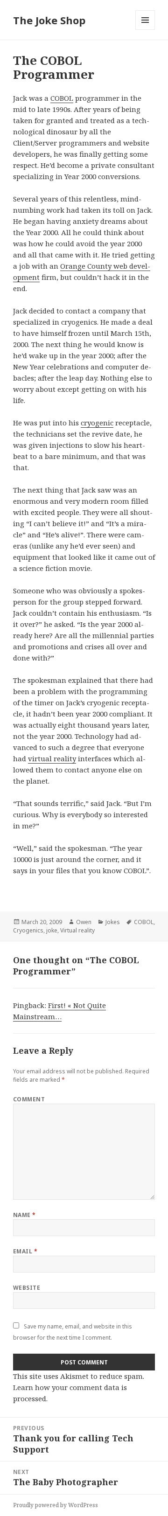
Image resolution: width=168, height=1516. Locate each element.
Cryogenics (28, 930)
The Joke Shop (49, 20)
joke (51, 930)
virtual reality (52, 758)
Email (25, 1251)
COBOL (61, 98)
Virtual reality (77, 930)
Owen (83, 922)
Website (26, 1288)
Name (24, 1215)
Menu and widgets (145, 29)
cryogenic (97, 422)
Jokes (112, 922)
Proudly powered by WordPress (55, 1505)
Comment (29, 1099)
